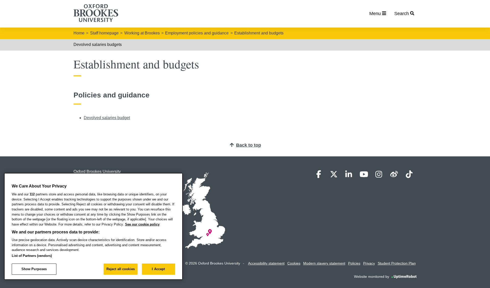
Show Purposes (34, 269)
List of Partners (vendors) (32, 256)
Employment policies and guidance (197, 33)
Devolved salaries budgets (98, 44)
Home (79, 33)
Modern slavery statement (324, 263)
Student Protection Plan (397, 263)
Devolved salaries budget (107, 118)
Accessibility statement (266, 263)
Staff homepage (104, 33)
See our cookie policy (142, 224)
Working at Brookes (142, 33)
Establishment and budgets (259, 33)
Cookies (293, 263)
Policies (354, 263)
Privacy (369, 263)
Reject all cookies (120, 269)
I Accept (158, 269)
